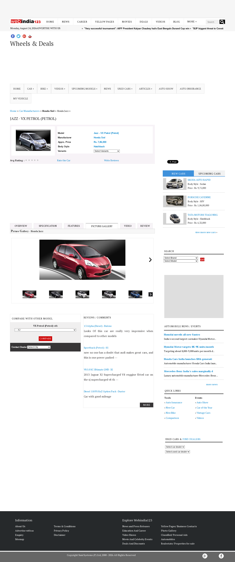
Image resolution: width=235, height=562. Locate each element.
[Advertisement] (117, 8)
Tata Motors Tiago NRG (203, 214)
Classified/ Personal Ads (174, 535)
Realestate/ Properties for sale (178, 543)
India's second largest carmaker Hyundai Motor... (190, 338)
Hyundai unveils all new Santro (182, 334)
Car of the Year (204, 407)
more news (212, 384)
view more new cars (205, 232)
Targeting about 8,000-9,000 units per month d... (189, 351)
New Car (170, 407)
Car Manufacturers (29, 111)
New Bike (171, 412)
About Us (20, 526)
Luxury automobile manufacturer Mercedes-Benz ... (191, 375)
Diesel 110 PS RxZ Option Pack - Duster (104, 391)
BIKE (43, 88)
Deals (144, 21)
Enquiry (19, 535)
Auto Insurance (174, 402)
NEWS (107, 88)
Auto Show (202, 402)
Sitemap (19, 539)
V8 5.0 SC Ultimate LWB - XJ (98, 369)
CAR (29, 88)
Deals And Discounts (133, 543)
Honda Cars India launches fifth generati (188, 359)
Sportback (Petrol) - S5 (96, 347)
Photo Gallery (168, 530)
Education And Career (134, 530)
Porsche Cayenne (199, 197)
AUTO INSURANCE (190, 88)
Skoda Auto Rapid (199, 179)
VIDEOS (58, 88)
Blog (176, 21)
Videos (160, 21)
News (65, 21)
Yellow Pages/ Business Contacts (179, 526)
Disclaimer (59, 535)
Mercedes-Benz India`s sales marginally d (188, 371)
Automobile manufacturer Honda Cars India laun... (190, 363)
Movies (127, 21)
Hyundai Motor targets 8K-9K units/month (189, 346)
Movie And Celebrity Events (137, 539)
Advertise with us (48, 28)
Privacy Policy (61, 530)
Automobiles (168, 539)
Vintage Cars (203, 412)
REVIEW (145, 225)
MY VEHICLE (20, 98)
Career (82, 21)
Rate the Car (63, 160)
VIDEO (128, 225)
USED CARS (124, 88)
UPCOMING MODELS (83, 88)
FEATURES (74, 225)
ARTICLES (144, 88)
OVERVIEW (21, 225)
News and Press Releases (136, 526)
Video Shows (129, 535)
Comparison (172, 418)
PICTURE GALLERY (102, 226)
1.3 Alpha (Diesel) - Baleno (98, 326)
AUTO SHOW (166, 88)
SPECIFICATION (48, 225)
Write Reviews (111, 160)
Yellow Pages (104, 21)
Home (50, 21)
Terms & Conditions (65, 526)
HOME (17, 88)
